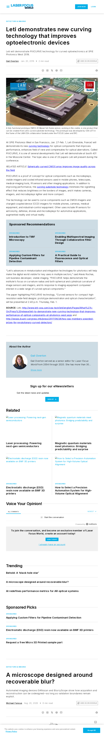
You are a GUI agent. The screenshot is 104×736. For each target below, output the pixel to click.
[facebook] (43, 70)
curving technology (39, 146)
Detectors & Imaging (16, 21)
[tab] (13, 511)
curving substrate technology (52, 187)
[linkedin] (47, 70)
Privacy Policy (11, 731)
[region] (52, 518)
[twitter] (52, 70)
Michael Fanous (14, 703)
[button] (8, 7)
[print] (96, 70)
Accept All (92, 730)
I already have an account (52, 544)
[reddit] (56, 70)
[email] (61, 70)
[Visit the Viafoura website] (91, 524)
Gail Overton (12, 61)
